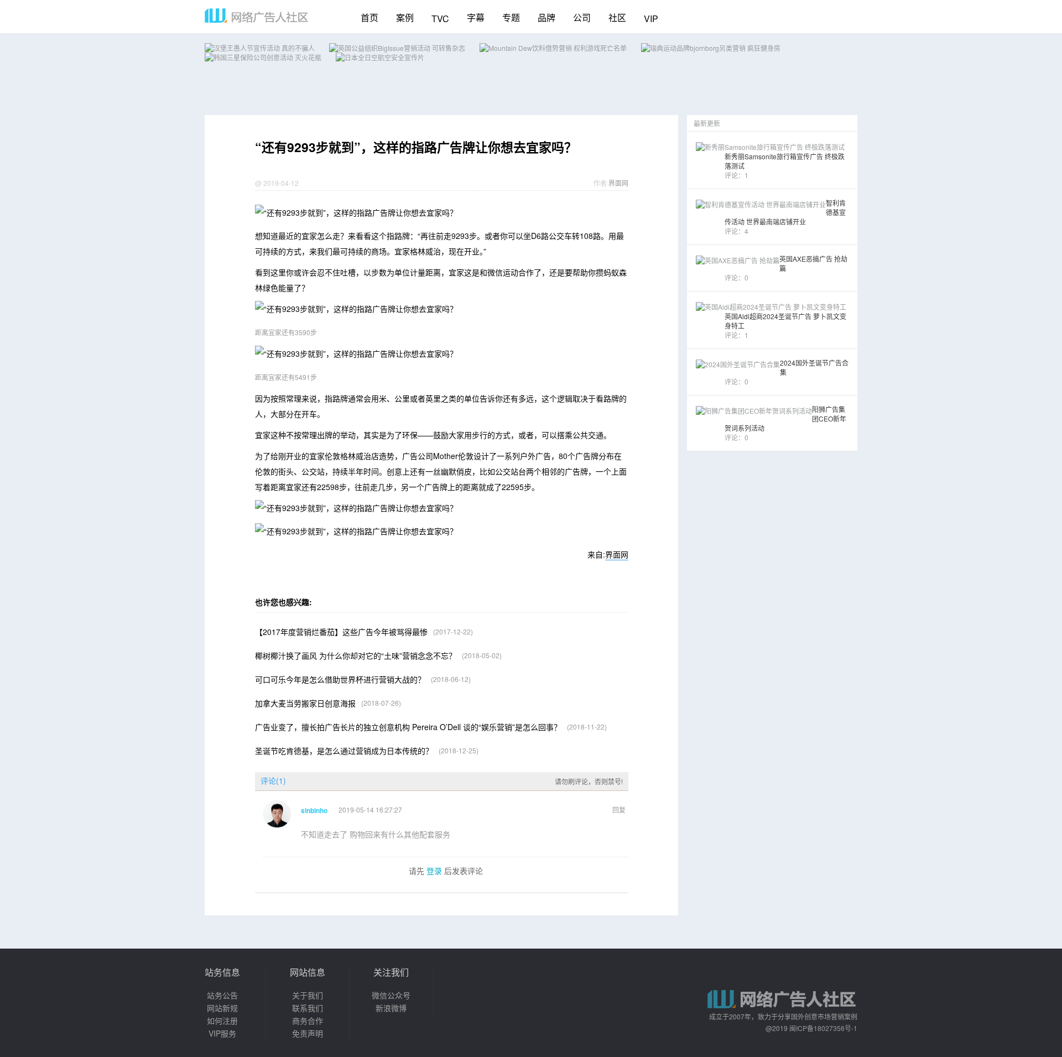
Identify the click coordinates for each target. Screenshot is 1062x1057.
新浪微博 (391, 1007)
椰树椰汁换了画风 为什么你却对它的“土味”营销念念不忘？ (355, 655)
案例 (405, 17)
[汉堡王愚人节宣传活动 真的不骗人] (260, 48)
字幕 (476, 17)
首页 (369, 17)
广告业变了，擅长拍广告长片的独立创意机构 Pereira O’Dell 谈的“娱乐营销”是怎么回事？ (408, 726)
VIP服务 (222, 1033)
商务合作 (307, 1020)
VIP (651, 18)
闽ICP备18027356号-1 (823, 1028)
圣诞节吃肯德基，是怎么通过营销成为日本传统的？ (344, 750)
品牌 (546, 17)
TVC (440, 18)
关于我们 (307, 995)
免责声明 (307, 1033)
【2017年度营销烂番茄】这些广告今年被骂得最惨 (341, 631)
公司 (582, 17)
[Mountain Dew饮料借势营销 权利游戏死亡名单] (553, 48)
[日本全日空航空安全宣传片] (380, 57)
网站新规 (222, 1007)
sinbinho (314, 810)
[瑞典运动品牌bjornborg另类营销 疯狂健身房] (710, 48)
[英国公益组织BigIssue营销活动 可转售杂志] (397, 48)
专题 (511, 17)
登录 (434, 870)
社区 (617, 17)
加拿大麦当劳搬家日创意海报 (305, 703)
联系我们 (307, 1007)
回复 (619, 809)
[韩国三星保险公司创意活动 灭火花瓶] (263, 57)
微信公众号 (391, 995)
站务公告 (222, 995)
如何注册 (222, 1020)
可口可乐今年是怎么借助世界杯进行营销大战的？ (340, 679)
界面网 (618, 183)
